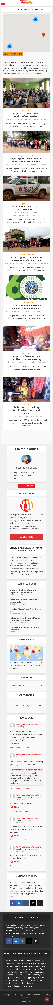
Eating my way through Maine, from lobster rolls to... (25, 619)
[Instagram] (33, 903)
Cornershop (26, 997)
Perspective (24, 254)
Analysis (21, 155)
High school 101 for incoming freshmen (24, 628)
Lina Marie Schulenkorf (20, 622)
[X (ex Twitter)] (40, 903)
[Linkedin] (19, 903)
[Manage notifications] (47, 999)
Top (29, 110)
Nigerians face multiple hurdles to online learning (26, 358)
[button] (43, 35)
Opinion (24, 204)
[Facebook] (13, 903)
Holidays (30, 302)
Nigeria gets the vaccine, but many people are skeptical (26, 160)
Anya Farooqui (17, 595)
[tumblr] (26, 903)
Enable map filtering (13, 54)
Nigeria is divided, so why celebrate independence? (26, 307)
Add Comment (23, 119)
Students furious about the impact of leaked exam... (23, 591)
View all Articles (26, 486)
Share (27, 748)
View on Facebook (16, 748)
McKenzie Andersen (19, 613)
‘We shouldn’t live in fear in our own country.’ (26, 208)
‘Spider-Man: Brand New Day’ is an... (25, 610)
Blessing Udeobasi (39, 119)
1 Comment (26, 311)
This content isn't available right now (26, 770)
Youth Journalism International (28, 724)
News (24, 110)
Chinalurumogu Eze (21, 215)
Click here (27, 665)
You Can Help (26, 537)
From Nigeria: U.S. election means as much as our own (26, 259)
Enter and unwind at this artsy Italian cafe (24, 600)
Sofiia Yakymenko (18, 604)
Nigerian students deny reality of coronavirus (26, 115)
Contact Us (26, 1001)
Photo (16, 743)
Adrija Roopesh (17, 632)
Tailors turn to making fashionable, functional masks (26, 410)
